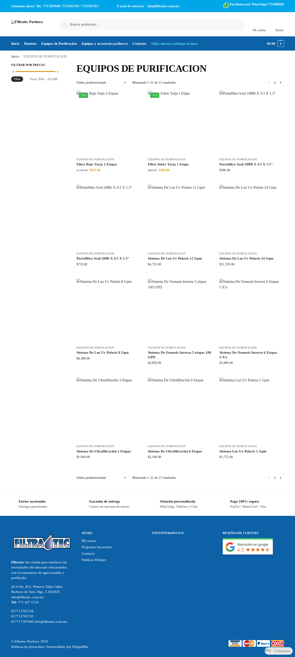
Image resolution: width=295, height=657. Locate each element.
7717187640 (51, 6)
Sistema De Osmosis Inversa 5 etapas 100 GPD (179, 355)
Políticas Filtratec (94, 560)
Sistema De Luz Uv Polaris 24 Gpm (246, 258)
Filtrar (17, 79)
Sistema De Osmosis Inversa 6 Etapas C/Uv (248, 355)
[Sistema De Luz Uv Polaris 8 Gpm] (108, 311)
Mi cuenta (259, 30)
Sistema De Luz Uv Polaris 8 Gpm (102, 352)
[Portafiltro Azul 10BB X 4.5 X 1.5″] (251, 123)
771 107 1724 (28, 602)
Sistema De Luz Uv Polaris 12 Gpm (175, 258)
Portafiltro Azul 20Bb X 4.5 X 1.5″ (102, 258)
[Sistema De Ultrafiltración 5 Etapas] (108, 409)
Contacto (88, 553)
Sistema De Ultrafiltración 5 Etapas (103, 451)
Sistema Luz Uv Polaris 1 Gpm (243, 451)
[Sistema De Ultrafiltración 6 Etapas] (180, 409)
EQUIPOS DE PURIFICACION (95, 159)
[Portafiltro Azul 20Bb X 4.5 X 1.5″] (108, 217)
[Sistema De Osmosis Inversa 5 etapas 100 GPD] (180, 311)
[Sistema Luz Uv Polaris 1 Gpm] (251, 409)
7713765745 (89, 6)
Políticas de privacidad (27, 647)
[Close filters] (58, 65)
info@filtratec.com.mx (163, 6)
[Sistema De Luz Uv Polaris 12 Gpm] (180, 217)
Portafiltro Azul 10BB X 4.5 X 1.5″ (246, 164)
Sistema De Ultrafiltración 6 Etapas (175, 451)
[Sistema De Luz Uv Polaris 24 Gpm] (251, 217)
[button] (275, 44)
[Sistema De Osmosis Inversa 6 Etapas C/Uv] (251, 311)
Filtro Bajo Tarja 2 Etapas (96, 164)
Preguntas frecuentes (97, 547)
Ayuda (279, 30)
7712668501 (276, 4)
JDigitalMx (80, 647)
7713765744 (70, 6)
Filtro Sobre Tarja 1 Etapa (168, 164)
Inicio (15, 56)
